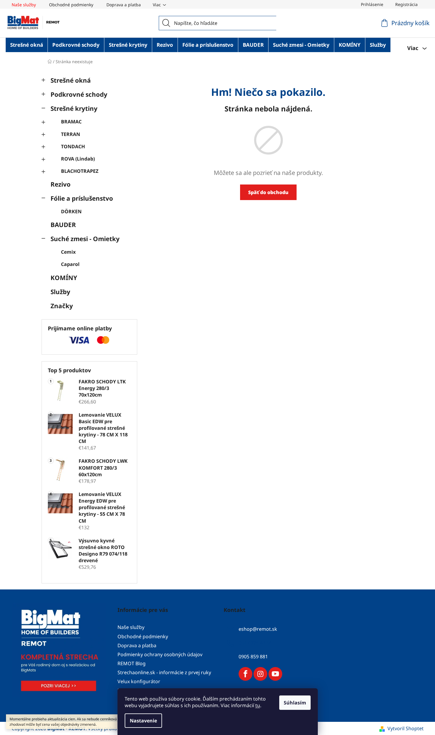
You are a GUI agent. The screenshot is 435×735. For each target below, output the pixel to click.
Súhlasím (295, 702)
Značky (62, 306)
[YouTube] (275, 674)
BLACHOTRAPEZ (79, 171)
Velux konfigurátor (138, 681)
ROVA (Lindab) (78, 158)
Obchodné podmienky (71, 4)
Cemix (68, 252)
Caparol (70, 264)
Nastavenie (143, 720)
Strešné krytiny (74, 108)
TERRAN (70, 134)
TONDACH (73, 146)
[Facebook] (245, 674)
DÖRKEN (71, 211)
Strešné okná (71, 80)
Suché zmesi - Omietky (85, 239)
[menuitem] (27, 45)
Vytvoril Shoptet (405, 728)
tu (257, 705)
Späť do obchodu (268, 192)
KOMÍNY (64, 277)
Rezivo (61, 184)
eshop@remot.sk (258, 629)
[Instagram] (260, 674)
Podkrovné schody (79, 94)
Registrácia (406, 4)
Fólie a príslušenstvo (82, 198)
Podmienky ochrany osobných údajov (159, 654)
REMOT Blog (131, 663)
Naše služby (24, 4)
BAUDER (63, 224)
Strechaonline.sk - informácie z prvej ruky (164, 672)
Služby (60, 292)
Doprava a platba (123, 4)
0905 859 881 (253, 657)
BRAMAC (71, 121)
